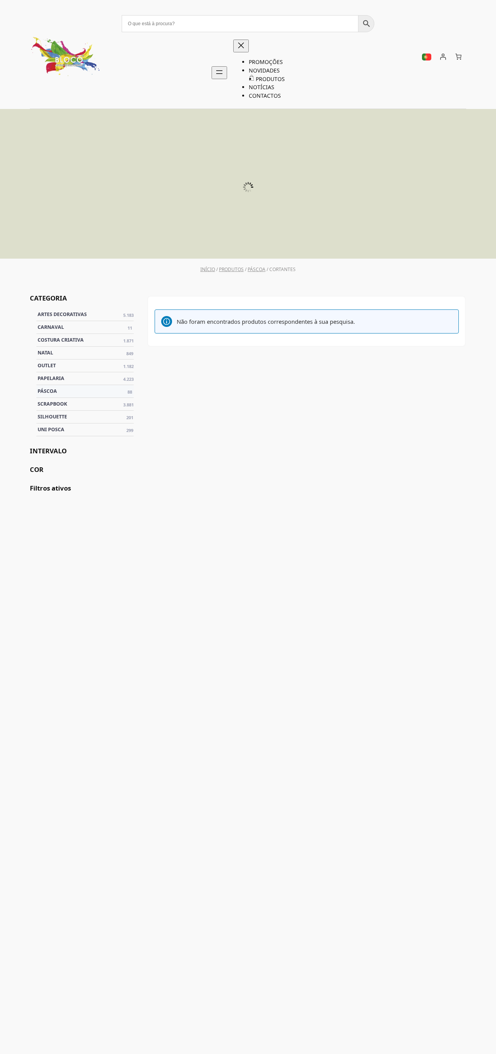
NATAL (86, 352)
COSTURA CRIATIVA (86, 340)
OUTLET (86, 365)
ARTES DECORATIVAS (86, 314)
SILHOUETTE (201, 240)
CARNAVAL (85, 327)
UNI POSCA (85, 240)
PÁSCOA (434, 240)
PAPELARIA (86, 378)
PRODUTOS (231, 269)
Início (207, 269)
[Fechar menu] (241, 46)
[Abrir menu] (219, 72)
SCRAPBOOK (317, 240)
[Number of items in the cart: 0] (458, 56)
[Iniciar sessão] (443, 56)
